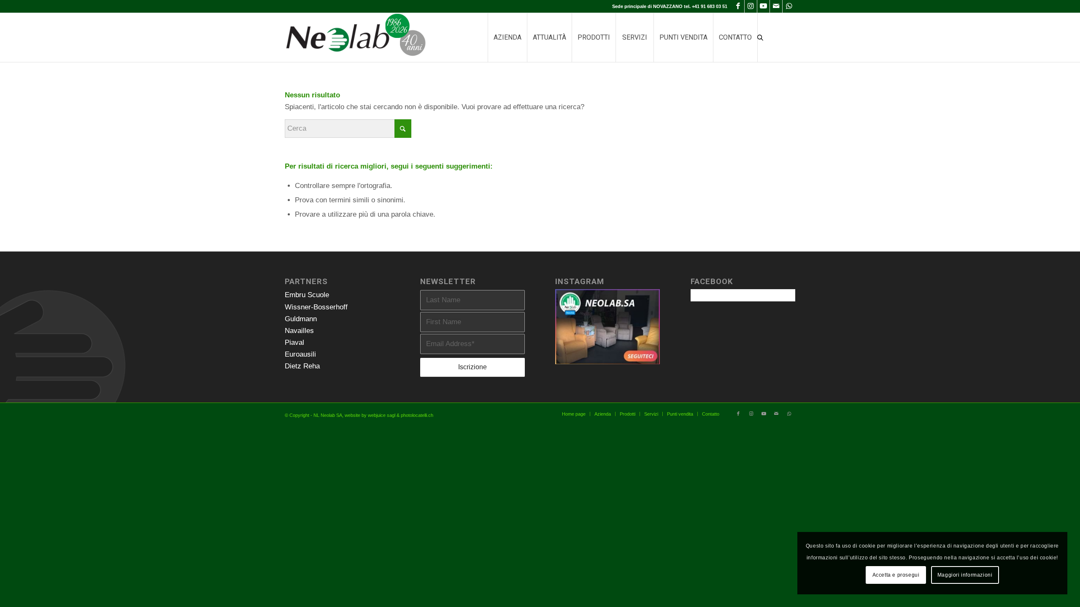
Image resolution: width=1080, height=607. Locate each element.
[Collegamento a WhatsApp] (789, 6)
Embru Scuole (307, 295)
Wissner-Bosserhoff (316, 307)
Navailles (299, 331)
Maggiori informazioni (965, 575)
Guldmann (301, 319)
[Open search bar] (760, 37)
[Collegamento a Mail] (776, 6)
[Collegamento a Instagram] (751, 6)
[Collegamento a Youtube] (763, 6)
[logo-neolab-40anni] (356, 37)
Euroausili (300, 354)
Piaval (294, 342)
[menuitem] (507, 37)
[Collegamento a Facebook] (738, 6)
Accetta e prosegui (896, 575)
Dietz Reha (302, 366)
